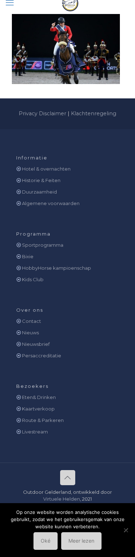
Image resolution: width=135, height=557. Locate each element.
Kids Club (33, 279)
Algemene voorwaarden (51, 203)
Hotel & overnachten (46, 169)
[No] (126, 530)
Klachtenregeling (93, 113)
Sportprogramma (42, 245)
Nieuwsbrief (36, 344)
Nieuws (30, 332)
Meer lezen (81, 541)
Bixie (27, 256)
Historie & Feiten (41, 180)
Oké (45, 541)
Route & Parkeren (43, 420)
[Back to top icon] (67, 477)
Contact (31, 321)
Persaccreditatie (41, 355)
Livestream (35, 432)
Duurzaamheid (39, 192)
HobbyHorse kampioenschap (56, 268)
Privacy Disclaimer (42, 113)
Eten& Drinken (39, 397)
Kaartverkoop (38, 409)
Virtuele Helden (61, 499)
